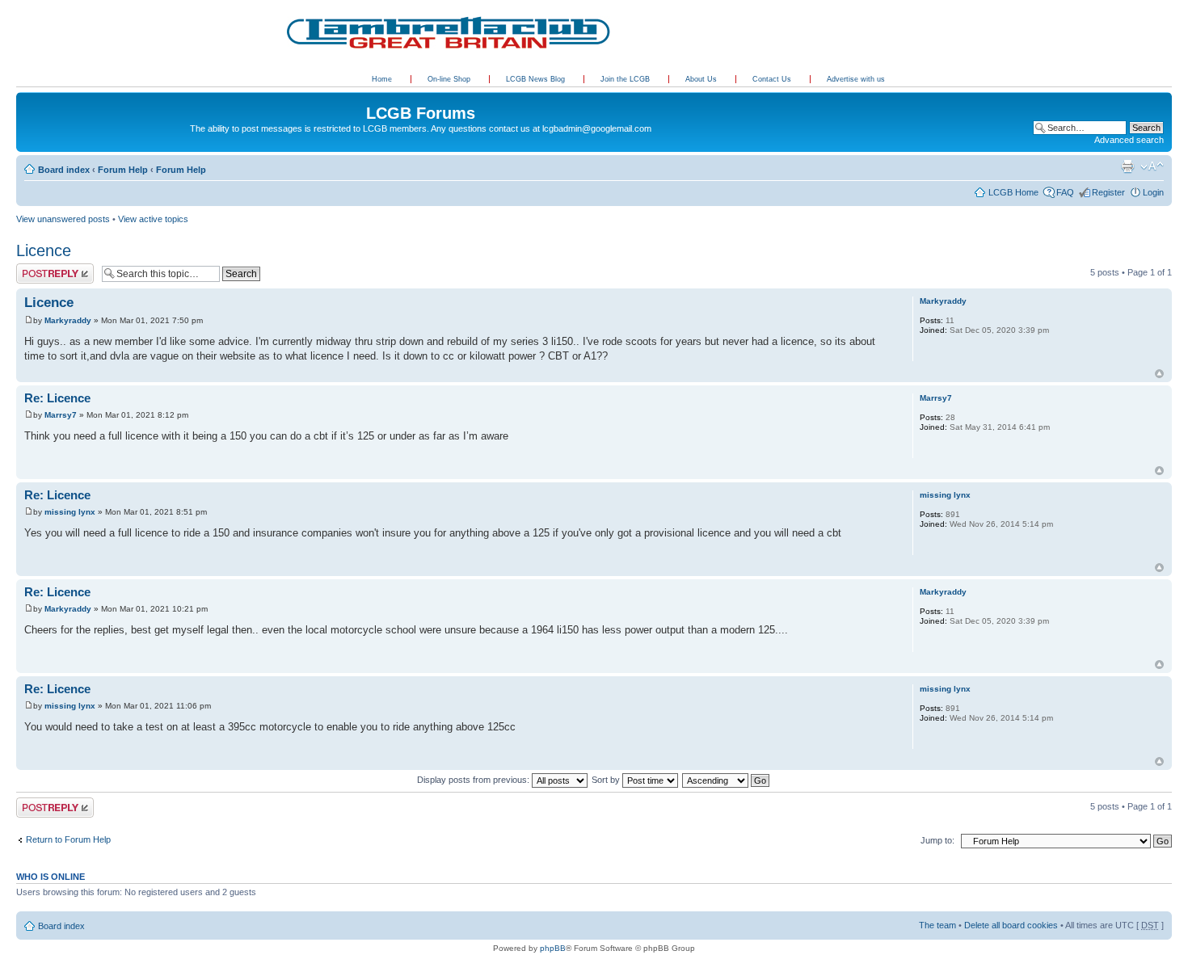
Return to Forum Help (68, 839)
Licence (43, 250)
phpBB (553, 948)
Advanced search (1129, 140)
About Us (702, 79)
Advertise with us (856, 79)
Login (1153, 192)
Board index (64, 170)
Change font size (1152, 166)
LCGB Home (1013, 192)
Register (1108, 192)
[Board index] (25, 96)
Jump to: (937, 840)
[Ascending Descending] (726, 780)
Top (1159, 373)
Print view (1127, 166)
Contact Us (773, 79)
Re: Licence (57, 398)
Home (382, 79)
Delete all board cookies (1011, 925)
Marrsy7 (60, 414)
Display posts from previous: (474, 780)
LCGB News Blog (536, 79)
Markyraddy (67, 320)
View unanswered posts (63, 219)
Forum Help (123, 170)
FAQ (1065, 192)
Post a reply (39, 268)
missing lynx (69, 511)
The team (937, 925)
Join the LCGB (626, 79)
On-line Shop (450, 79)
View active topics (153, 219)
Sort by (607, 780)
